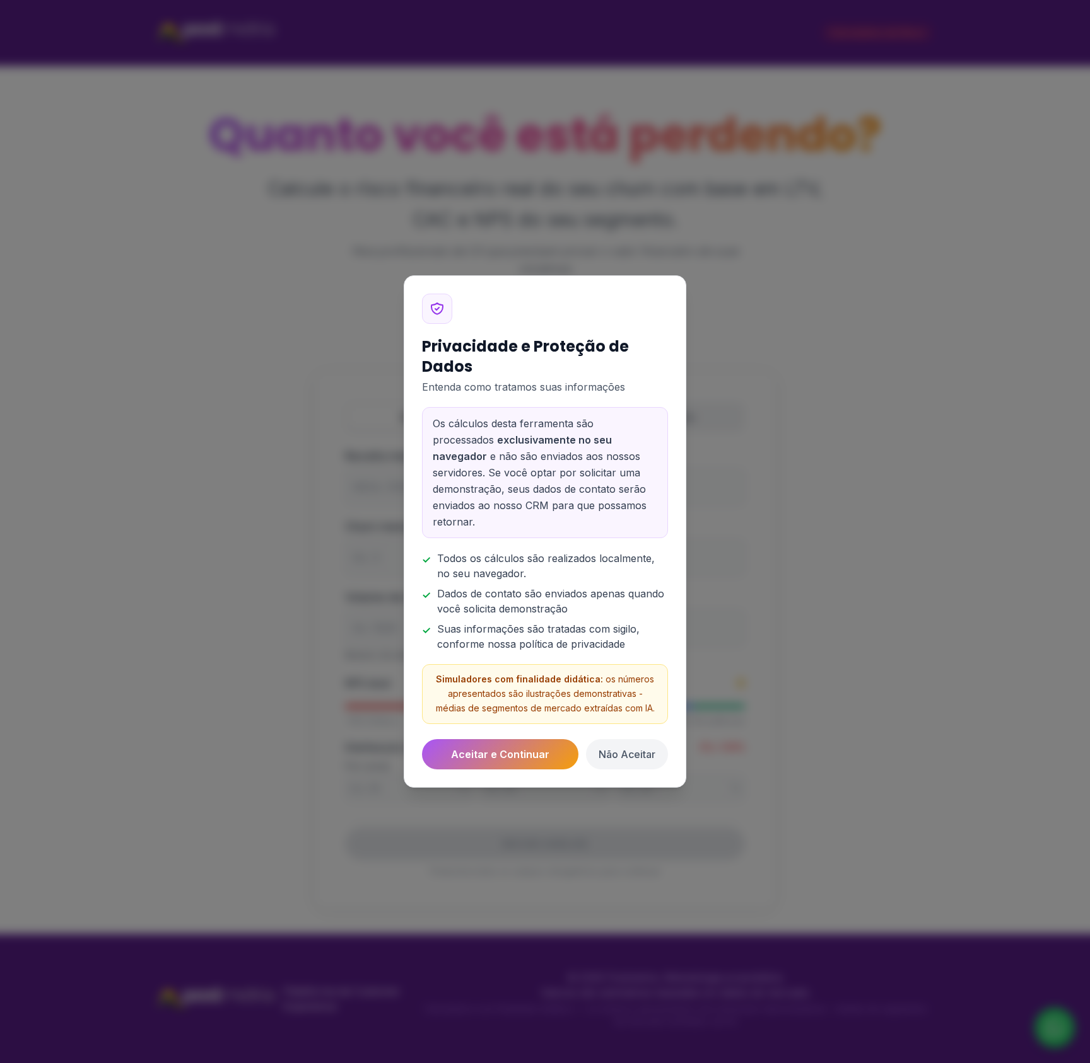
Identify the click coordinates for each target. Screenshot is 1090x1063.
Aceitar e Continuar (500, 754)
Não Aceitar (627, 754)
